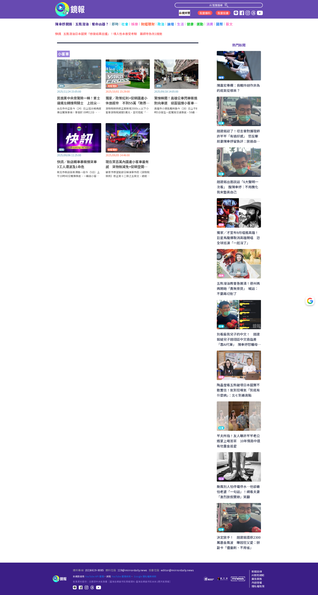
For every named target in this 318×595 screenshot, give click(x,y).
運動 (200, 24)
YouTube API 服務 (94, 576)
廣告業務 (257, 579)
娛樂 (134, 24)
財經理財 (148, 24)
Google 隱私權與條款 (145, 576)
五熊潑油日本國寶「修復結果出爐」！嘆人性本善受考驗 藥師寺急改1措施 (112, 33)
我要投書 (223, 13)
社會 (124, 24)
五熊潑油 (82, 24)
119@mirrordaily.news (132, 570)
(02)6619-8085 (94, 570)
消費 (209, 24)
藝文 (229, 24)
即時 (115, 24)
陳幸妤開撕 (63, 24)
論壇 (170, 24)
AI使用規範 (258, 575)
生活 (180, 24)
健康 (190, 24)
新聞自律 (257, 571)
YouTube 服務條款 (121, 576)
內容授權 (257, 582)
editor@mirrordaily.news (177, 570)
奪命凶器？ (100, 24)
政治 (161, 24)
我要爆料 (205, 13)
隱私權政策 (258, 586)
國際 (219, 24)
